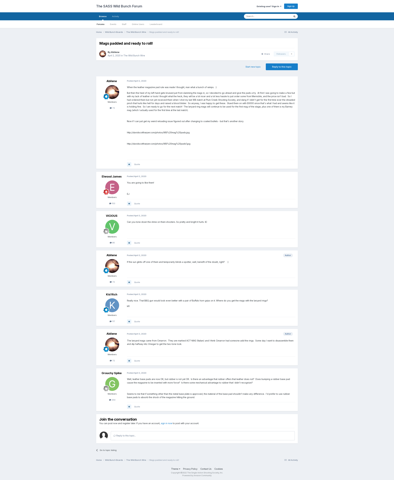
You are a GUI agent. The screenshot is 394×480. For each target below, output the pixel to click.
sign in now (166, 423)
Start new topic (253, 66)
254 (113, 400)
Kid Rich (111, 294)
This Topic (282, 16)
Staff (124, 24)
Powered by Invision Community (197, 475)
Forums (101, 24)
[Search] (294, 16)
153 (113, 203)
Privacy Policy (190, 469)
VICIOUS (111, 215)
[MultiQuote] (129, 164)
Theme (175, 469)
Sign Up (291, 6)
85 (113, 242)
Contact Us (205, 469)
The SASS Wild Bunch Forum (119, 6)
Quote (137, 164)
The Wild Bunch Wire (134, 55)
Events (113, 24)
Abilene (115, 52)
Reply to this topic (281, 66)
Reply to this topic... (126, 435)
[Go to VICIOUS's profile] (112, 227)
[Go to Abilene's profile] (102, 53)
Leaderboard (156, 24)
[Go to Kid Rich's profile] (112, 305)
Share (266, 54)
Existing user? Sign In (268, 6)
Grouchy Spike (112, 373)
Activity (115, 16)
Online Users (138, 24)
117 (113, 321)
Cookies (218, 469)
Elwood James (112, 176)
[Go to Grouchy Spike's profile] (112, 384)
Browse (103, 16)
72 (113, 108)
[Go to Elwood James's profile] (112, 187)
